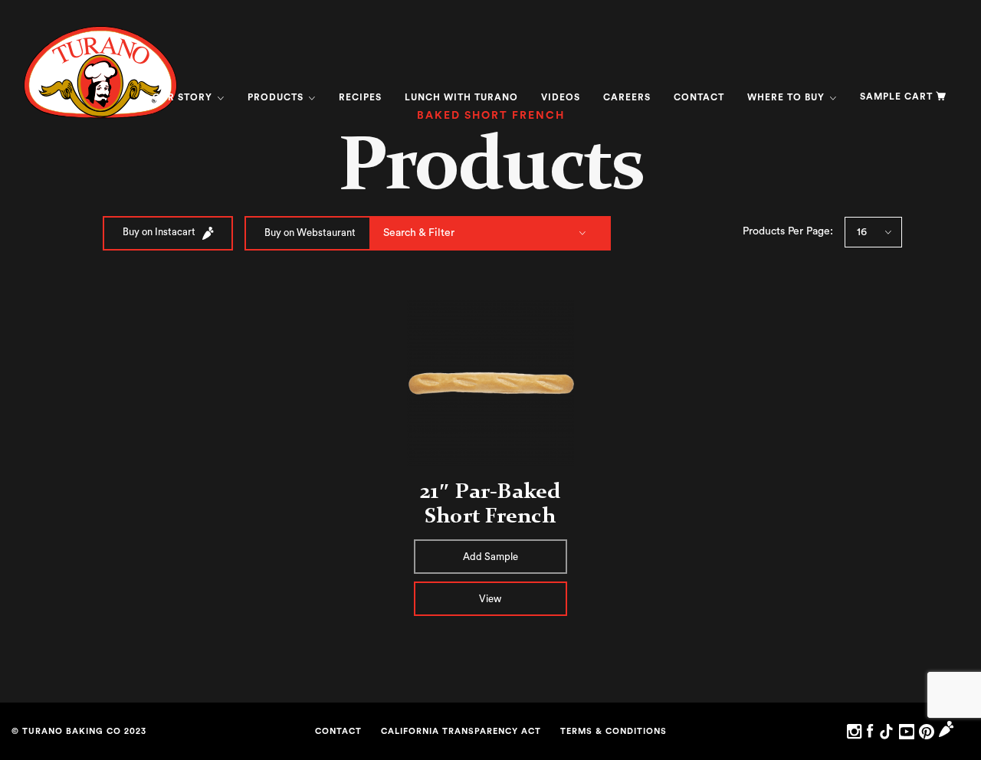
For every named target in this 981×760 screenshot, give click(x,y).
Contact (699, 97)
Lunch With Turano (461, 97)
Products (277, 97)
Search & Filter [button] (418, 233)
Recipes (360, 97)
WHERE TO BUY (787, 97)
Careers (627, 97)
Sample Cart (896, 96)
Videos (560, 97)
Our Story (184, 97)
